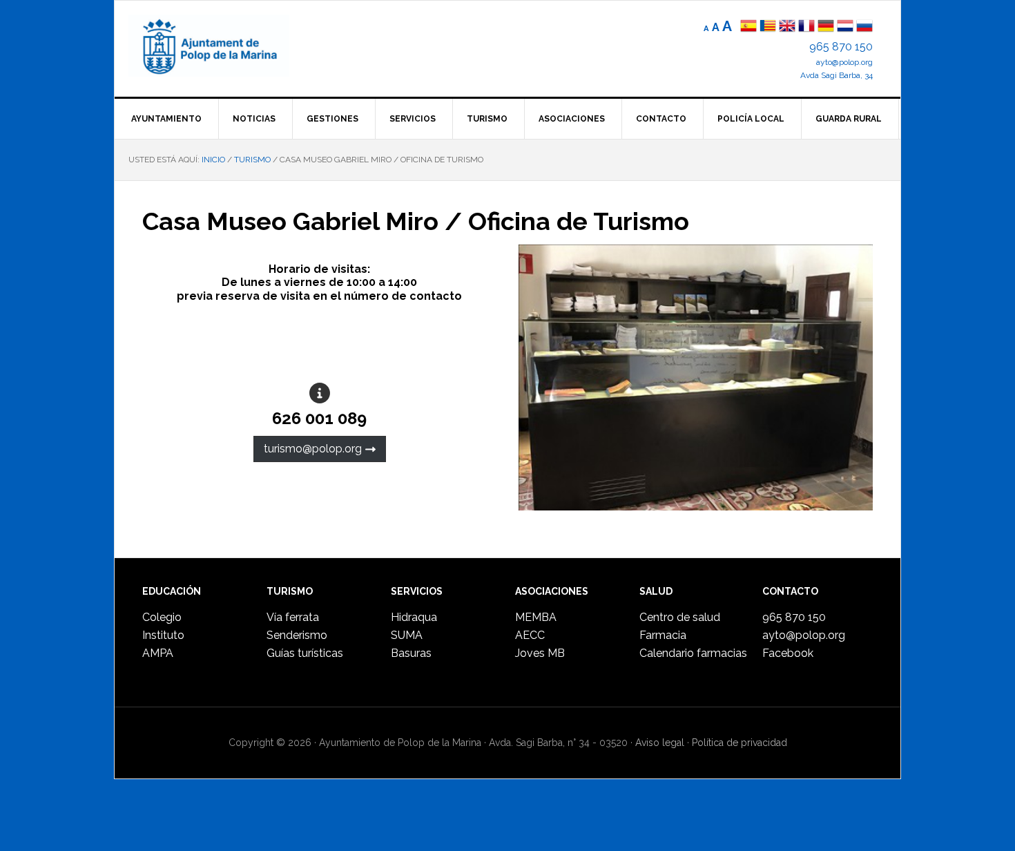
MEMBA (536, 617)
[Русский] (864, 27)
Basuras (411, 653)
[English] (787, 27)
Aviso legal (659, 742)
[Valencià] (768, 27)
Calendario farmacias (693, 653)
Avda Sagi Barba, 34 (836, 75)
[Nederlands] (846, 27)
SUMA (407, 635)
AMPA (157, 653)
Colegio (162, 617)
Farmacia (662, 635)
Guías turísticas (305, 653)
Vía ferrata (293, 617)
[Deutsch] (826, 27)
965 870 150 (841, 46)
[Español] (748, 27)
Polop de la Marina (225, 46)
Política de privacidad (739, 742)
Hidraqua (414, 617)
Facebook (787, 653)
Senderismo (297, 635)
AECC (530, 635)
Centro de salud (679, 617)
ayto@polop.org (844, 62)
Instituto (163, 635)
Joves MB (540, 653)
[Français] (806, 27)
